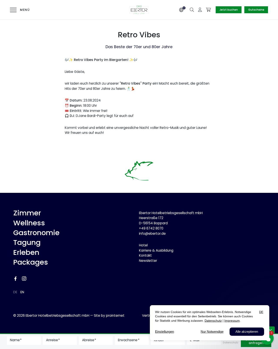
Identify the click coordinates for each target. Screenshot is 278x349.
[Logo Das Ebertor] (138, 9)
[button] (192, 9)
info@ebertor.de (152, 233)
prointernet (115, 315)
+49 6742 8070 (151, 228)
